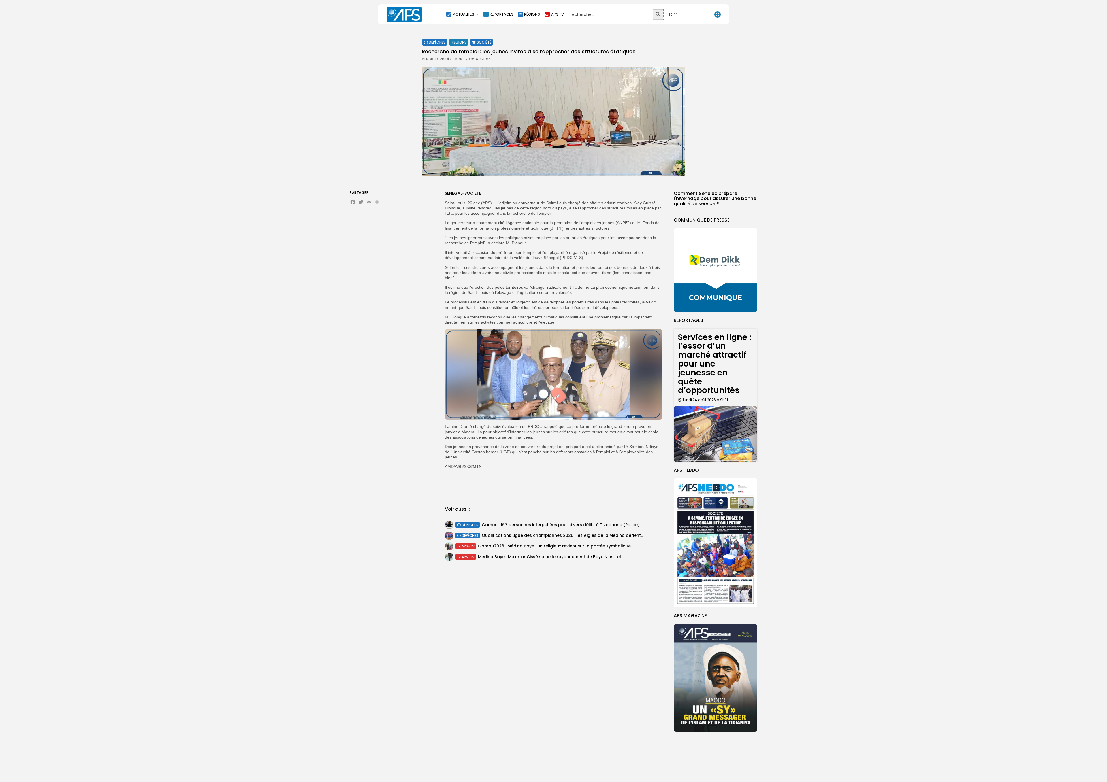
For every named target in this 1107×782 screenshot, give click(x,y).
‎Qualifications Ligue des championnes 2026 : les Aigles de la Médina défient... (562, 535)
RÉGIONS (532, 14)
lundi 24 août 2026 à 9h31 (705, 400)
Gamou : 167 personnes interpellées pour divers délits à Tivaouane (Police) (561, 525)
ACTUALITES (463, 14)
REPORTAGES (501, 14)
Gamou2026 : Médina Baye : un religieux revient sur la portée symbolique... (555, 546)
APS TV (557, 14)
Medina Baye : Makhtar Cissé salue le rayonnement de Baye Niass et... (551, 557)
